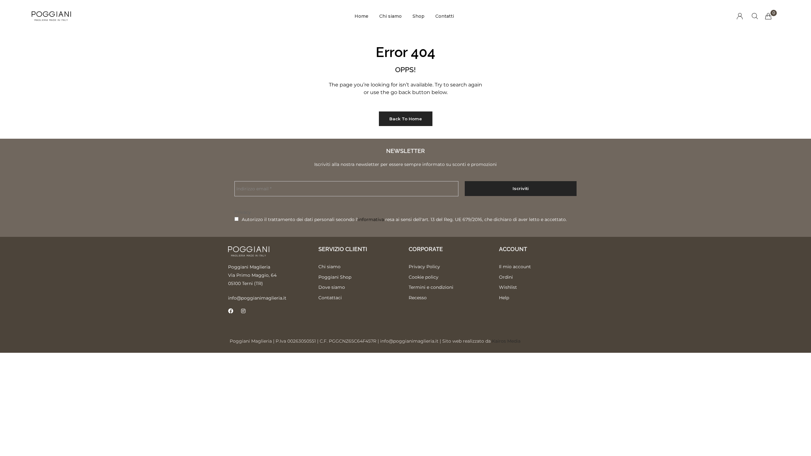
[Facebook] (230, 311)
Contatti (444, 16)
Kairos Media (506, 341)
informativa (371, 219)
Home (361, 16)
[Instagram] (243, 311)
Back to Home (405, 118)
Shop (418, 16)
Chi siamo (390, 16)
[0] (768, 16)
